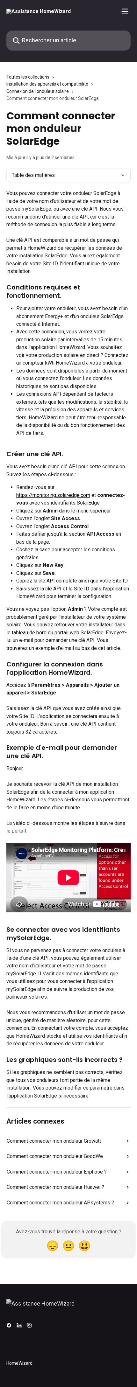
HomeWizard (19, 1363)
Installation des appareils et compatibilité (47, 84)
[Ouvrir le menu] (125, 11)
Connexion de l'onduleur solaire (37, 91)
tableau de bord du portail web (45, 633)
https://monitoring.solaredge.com (53, 495)
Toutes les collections (27, 77)
